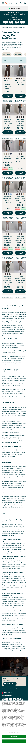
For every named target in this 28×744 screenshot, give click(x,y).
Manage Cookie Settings (14, 732)
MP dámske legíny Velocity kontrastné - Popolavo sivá (20, 159)
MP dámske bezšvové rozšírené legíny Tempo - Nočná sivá (8, 280)
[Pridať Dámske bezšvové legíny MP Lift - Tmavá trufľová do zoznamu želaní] (24, 262)
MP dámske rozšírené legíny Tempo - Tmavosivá (8, 199)
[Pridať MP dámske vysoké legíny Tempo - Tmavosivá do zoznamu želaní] (24, 105)
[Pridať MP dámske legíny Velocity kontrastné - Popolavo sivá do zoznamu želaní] (24, 142)
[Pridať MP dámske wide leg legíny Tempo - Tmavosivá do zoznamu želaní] (24, 66)
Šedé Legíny (18, 54)
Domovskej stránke (7, 27)
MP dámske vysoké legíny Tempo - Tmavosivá (20, 122)
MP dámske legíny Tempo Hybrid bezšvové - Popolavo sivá (20, 239)
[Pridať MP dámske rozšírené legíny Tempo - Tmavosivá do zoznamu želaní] (11, 182)
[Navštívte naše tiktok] (10, 699)
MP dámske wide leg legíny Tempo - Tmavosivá (20, 82)
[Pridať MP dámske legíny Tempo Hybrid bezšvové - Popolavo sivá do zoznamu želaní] (24, 222)
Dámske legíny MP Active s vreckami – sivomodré (7, 239)
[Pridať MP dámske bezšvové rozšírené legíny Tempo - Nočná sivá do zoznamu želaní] (11, 262)
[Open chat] (21, 699)
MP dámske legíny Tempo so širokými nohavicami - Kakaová (8, 84)
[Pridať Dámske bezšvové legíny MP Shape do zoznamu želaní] (11, 142)
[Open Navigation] (3, 3)
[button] (4, 78)
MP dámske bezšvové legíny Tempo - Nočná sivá (8, 122)
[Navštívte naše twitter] (18, 699)
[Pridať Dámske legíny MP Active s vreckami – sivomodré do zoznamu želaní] (11, 222)
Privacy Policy (22, 728)
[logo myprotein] (13, 3)
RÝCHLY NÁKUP (8, 95)
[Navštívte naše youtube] (14, 699)
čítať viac (4, 49)
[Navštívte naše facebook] (6, 699)
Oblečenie (15, 27)
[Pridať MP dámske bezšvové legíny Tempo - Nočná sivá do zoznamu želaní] (11, 105)
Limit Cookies (14, 736)
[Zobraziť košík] (25, 3)
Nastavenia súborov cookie (10, 689)
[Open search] (6, 3)
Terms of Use (6, 729)
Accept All (13, 741)
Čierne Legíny (6, 54)
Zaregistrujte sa (9, 683)
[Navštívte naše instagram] (3, 699)
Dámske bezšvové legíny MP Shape (8, 158)
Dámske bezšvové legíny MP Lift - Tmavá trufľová (20, 279)
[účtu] (21, 3)
